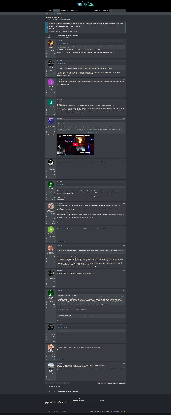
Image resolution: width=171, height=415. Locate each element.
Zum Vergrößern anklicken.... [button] (91, 132)
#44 (124, 345)
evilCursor (50, 210)
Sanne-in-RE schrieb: (62, 120)
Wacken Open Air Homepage (78, 400)
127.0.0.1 (53, 223)
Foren (73, 402)
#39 (124, 227)
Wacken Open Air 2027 (53, 411)
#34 (124, 99)
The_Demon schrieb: (62, 43)
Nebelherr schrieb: (62, 63)
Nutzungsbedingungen (98, 411)
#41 (124, 270)
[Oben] (123, 411)
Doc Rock (51, 188)
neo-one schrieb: (61, 313)
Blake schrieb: (61, 184)
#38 (124, 203)
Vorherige (49, 37)
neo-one (51, 277)
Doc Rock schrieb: (61, 248)
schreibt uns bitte (65, 28)
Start (121, 411)
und (64, 75)
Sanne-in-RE (51, 106)
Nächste (67, 37)
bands (62, 19)
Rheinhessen (52, 178)
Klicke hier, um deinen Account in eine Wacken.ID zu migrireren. (63, 31)
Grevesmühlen (52, 379)
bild (65, 19)
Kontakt (74, 405)
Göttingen (53, 199)
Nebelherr (50, 47)
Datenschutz (106, 411)
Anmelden (102, 400)
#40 (124, 245)
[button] (67, 10)
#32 (124, 60)
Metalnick (50, 370)
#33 (124, 79)
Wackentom (50, 125)
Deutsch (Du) (63, 411)
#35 (124, 118)
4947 (54, 221)
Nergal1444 (50, 67)
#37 (124, 181)
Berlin (54, 286)
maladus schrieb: (61, 293)
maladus (51, 252)
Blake (50, 166)
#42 (124, 290)
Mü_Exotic (50, 351)
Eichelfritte (50, 233)
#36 (124, 160)
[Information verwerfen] (123, 23)
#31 (124, 40)
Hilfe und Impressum (114, 411)
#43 (124, 324)
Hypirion (51, 86)
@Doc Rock (74, 264)
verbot (68, 19)
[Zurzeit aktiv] (50, 165)
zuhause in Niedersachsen (53, 134)
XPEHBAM (49, 19)
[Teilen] (122, 40)
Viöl (54, 57)
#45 (124, 363)
